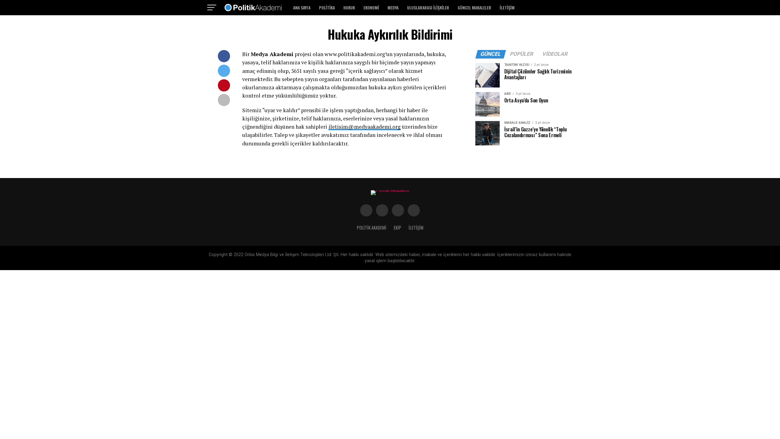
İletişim (507, 7)
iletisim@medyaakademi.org (364, 126)
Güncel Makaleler (474, 7)
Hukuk (349, 7)
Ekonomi (371, 7)
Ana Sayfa (301, 7)
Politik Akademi (371, 227)
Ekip (397, 227)
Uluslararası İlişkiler (428, 7)
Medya (393, 7)
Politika (327, 7)
